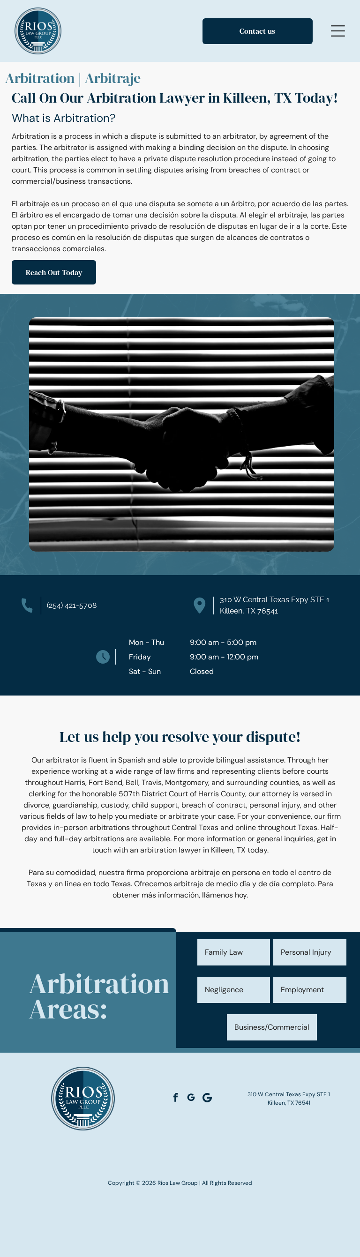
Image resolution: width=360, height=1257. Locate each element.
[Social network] (207, 1099)
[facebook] (175, 1099)
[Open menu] (338, 31)
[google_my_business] (190, 1099)
